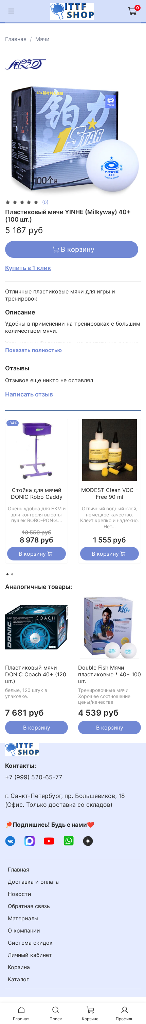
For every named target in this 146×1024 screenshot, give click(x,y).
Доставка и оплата (33, 881)
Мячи (42, 39)
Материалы (23, 918)
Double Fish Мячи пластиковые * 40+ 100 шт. (109, 674)
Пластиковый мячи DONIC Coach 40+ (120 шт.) (35, 674)
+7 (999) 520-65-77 (33, 777)
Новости (19, 893)
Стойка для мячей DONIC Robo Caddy (36, 493)
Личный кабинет (30, 954)
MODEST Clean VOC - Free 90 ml (109, 493)
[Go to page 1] (7, 574)
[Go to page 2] (12, 574)
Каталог (18, 979)
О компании (24, 930)
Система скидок (30, 942)
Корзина (19, 967)
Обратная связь (29, 906)
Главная (15, 39)
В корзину (36, 727)
